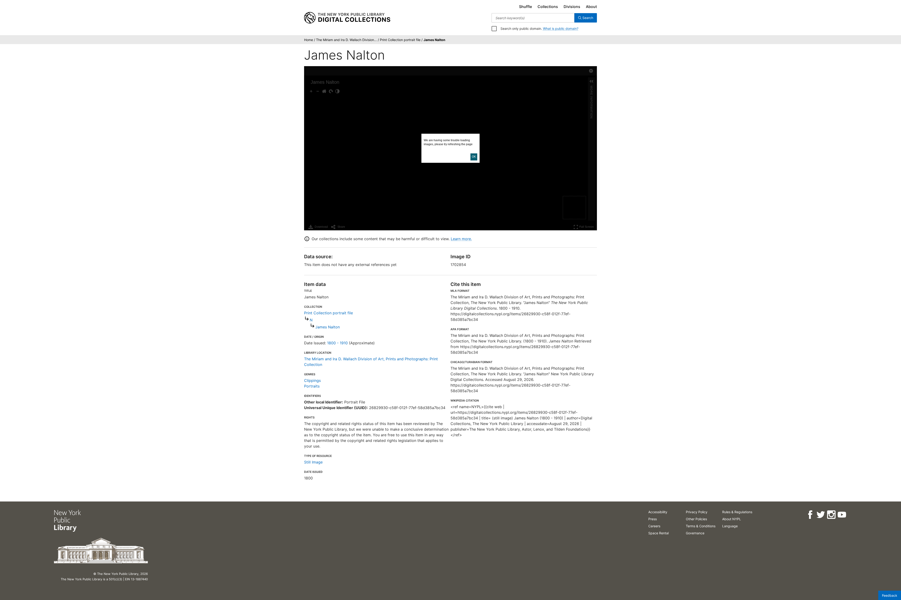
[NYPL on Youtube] (841, 514)
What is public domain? (560, 28)
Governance (695, 533)
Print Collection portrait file (328, 313)
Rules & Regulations (737, 512)
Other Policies (696, 519)
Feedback (889, 595)
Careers (654, 526)
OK (474, 156)
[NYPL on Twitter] (820, 514)
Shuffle (525, 6)
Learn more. (461, 238)
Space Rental (658, 533)
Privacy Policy (696, 512)
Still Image (313, 462)
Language (730, 526)
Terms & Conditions (700, 526)
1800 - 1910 (337, 343)
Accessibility (657, 512)
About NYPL (731, 519)
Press (652, 519)
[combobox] (533, 18)
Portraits (312, 386)
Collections (548, 6)
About (591, 6)
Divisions (572, 6)
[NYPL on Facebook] (810, 514)
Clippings (312, 380)
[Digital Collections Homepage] (347, 18)
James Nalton (327, 327)
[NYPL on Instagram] (831, 514)
